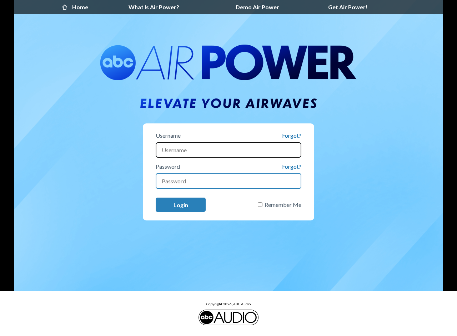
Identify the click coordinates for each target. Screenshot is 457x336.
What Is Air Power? (154, 7)
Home (66, 7)
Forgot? (291, 135)
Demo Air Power (257, 7)
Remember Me (283, 204)
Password (168, 166)
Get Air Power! (348, 7)
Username (168, 135)
